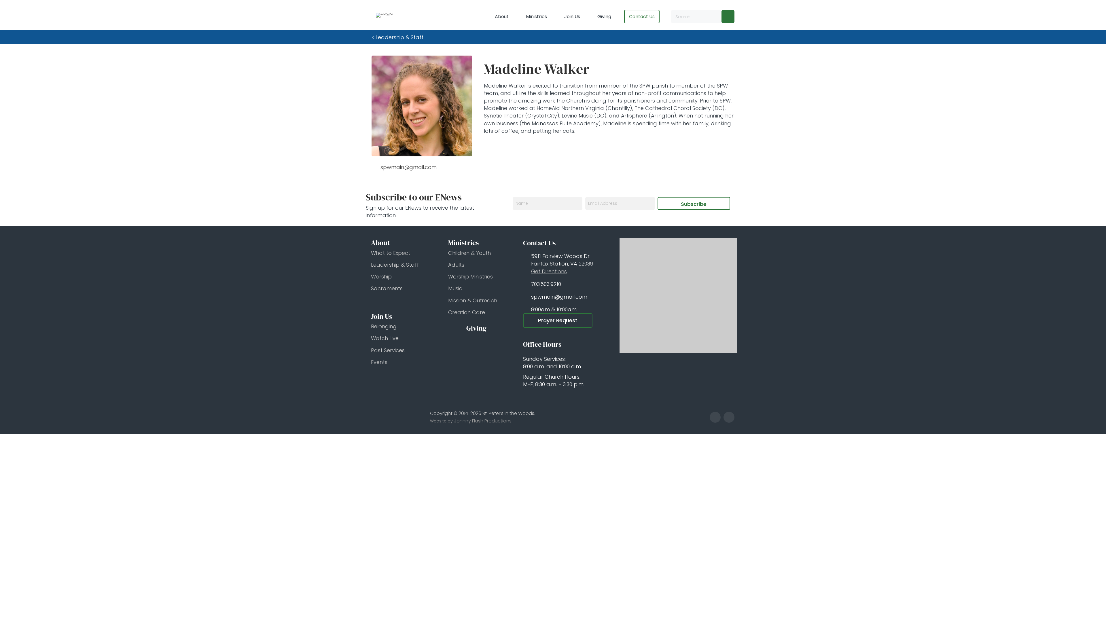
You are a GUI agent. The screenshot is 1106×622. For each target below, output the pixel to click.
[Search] (727, 16)
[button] (694, 203)
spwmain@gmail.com (559, 296)
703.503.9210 (546, 284)
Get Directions (549, 271)
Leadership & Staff (399, 37)
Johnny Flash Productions (483, 421)
